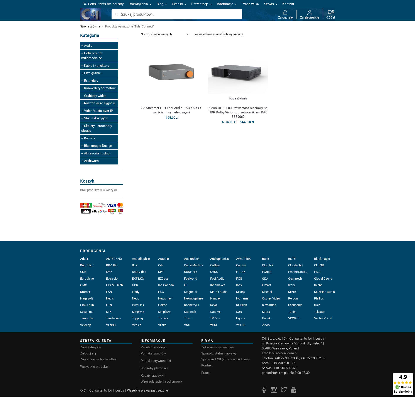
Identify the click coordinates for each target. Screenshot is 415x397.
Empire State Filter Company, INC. (298, 272)
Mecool (267, 292)
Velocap (85, 325)
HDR (135, 285)
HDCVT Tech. (115, 285)
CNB (83, 272)
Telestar (319, 311)
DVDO (214, 272)
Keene (318, 285)
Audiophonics (219, 258)
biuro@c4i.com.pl (284, 353)
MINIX (292, 292)
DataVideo (139, 272)
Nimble (215, 298)
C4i (160, 265)
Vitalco (136, 325)
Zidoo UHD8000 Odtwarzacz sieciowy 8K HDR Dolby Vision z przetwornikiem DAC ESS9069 (238, 112)
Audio (88, 46)
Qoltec (162, 305)
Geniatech (295, 278)
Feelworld (190, 278)
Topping (137, 318)
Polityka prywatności (156, 361)
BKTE (292, 258)
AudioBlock (191, 258)
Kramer (85, 292)
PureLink (138, 305)
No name (242, 298)
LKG (161, 292)
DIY (160, 272)
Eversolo (112, 278)
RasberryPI (191, 305)
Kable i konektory (96, 66)
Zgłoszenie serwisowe (217, 347)
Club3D (319, 265)
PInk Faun (87, 305)
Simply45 (138, 311)
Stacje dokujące (95, 118)
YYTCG (241, 325)
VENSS (110, 325)
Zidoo (266, 325)
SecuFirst (86, 311)
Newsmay (165, 298)
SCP (317, 305)
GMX (83, 285)
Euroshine (87, 278)
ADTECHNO (114, 258)
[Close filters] (124, 34)
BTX (135, 265)
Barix (265, 258)
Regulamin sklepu (153, 347)
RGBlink (241, 305)
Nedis (110, 298)
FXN (239, 278)
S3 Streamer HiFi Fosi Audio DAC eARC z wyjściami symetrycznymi (171, 110)
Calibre (215, 265)
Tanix (291, 311)
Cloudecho (295, 265)
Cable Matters (193, 265)
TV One (215, 318)
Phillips (319, 298)
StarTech (190, 311)
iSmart (266, 285)
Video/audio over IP (98, 111)
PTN (109, 305)
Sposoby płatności (154, 368)
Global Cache (323, 278)
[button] (330, 14)
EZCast (163, 278)
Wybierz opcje (238, 131)
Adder (84, 258)
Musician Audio (324, 292)
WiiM (213, 325)
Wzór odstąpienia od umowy (161, 381)
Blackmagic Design (98, 146)
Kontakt (207, 365)
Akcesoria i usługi (97, 153)
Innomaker (217, 285)
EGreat (266, 272)
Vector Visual (323, 318)
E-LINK (241, 272)
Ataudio (163, 258)
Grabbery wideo (95, 96)
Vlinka (162, 325)
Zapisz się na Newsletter (98, 359)
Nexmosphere (193, 298)
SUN (239, 311)
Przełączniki (93, 73)
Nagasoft (86, 298)
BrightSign (87, 265)
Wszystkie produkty (94, 367)
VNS (187, 325)
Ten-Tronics (114, 318)
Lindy (135, 292)
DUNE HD (190, 272)
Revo (213, 305)
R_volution (269, 305)
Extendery (91, 81)
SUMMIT (216, 311)
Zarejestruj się (309, 17)
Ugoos (240, 318)
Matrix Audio (218, 292)
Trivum (188, 318)
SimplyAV (164, 311)
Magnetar (190, 292)
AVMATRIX (243, 258)
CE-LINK (267, 265)
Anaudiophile (141, 258)
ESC (317, 272)
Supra (266, 311)
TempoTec (87, 318)
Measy (240, 292)
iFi (185, 285)
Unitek (266, 318)
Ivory (291, 285)
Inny (239, 285)
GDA (265, 278)
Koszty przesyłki (152, 376)
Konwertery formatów (99, 88)
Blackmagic (322, 258)
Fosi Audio (217, 278)
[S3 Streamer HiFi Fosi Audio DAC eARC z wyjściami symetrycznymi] (171, 72)
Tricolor (163, 318)
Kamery (89, 138)
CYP (109, 272)
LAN (109, 292)
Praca (205, 373)
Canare (241, 265)
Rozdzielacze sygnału (99, 103)
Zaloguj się (285, 17)
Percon (293, 298)
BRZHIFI (111, 265)
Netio (135, 298)
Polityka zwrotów (153, 353)
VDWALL (294, 318)
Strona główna (90, 26)
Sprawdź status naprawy (218, 353)
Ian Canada (166, 285)
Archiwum (91, 161)
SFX (109, 311)
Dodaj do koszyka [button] (171, 127)
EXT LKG (138, 278)
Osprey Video (271, 298)
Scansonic (295, 305)
